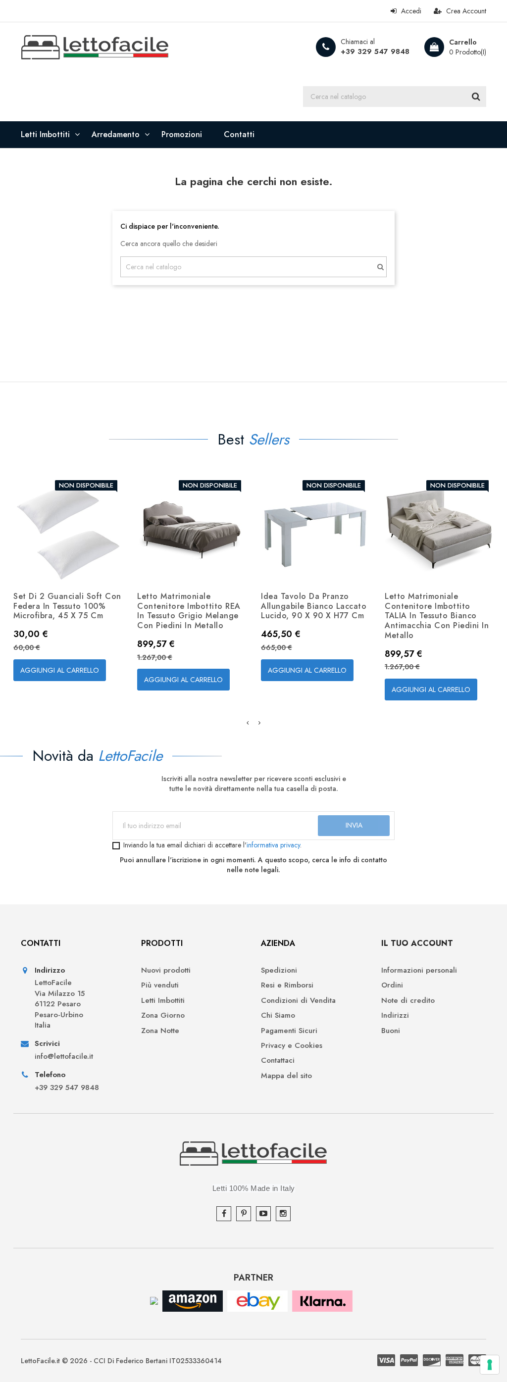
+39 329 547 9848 (375, 51)
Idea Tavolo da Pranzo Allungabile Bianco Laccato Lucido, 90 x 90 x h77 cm (313, 606)
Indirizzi (395, 1015)
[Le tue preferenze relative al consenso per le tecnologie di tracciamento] (489, 1364)
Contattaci (278, 1060)
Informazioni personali (419, 970)
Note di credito (408, 1000)
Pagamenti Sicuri (289, 1031)
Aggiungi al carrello (59, 670)
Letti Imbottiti (163, 1000)
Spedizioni (279, 970)
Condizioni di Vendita (298, 1000)
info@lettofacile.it (64, 1056)
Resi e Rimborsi (287, 985)
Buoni (390, 1031)
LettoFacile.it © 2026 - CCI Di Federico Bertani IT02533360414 (121, 1361)
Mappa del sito (286, 1076)
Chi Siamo (278, 1015)
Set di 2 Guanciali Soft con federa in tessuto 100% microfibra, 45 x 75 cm (67, 606)
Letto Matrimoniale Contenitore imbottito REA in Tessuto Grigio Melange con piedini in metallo (189, 611)
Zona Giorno (163, 1015)
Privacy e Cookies (291, 1045)
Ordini (392, 985)
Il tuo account (417, 943)
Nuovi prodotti (166, 970)
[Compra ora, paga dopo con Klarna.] (322, 1300)
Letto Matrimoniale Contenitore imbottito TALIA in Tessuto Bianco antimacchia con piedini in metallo (437, 616)
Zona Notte (160, 1031)
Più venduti (160, 985)
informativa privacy (273, 845)
